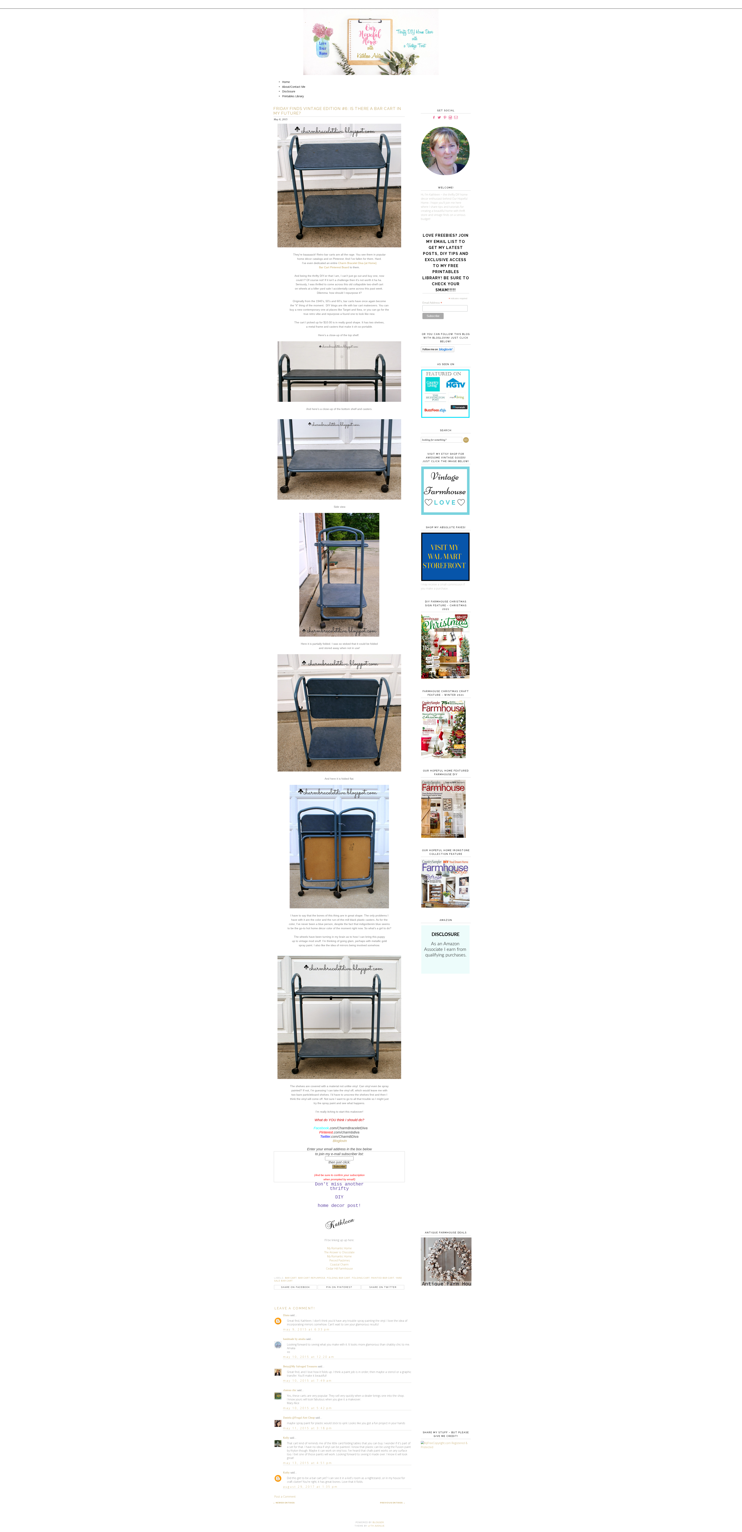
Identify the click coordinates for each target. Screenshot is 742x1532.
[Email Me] (456, 117)
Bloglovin (340, 1141)
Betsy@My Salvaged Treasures (300, 1366)
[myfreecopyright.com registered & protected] (445, 1447)
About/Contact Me (293, 87)
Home (286, 82)
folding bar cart (338, 1278)
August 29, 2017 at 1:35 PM (310, 1487)
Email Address (432, 303)
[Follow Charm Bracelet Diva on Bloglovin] (437, 351)
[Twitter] (439, 117)
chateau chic (289, 1390)
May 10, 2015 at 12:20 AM (308, 1357)
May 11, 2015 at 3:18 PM (307, 1428)
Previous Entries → (392, 1503)
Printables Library (293, 96)
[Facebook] (433, 117)
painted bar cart (382, 1278)
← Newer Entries (284, 1503)
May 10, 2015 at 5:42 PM (307, 1408)
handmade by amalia (294, 1339)
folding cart (361, 1278)
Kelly (286, 1437)
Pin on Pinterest (339, 1287)
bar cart (291, 1278)
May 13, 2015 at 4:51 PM (307, 1463)
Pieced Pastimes (339, 1260)
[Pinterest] (444, 117)
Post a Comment (285, 1496)
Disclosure (288, 91)
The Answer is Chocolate (339, 1252)
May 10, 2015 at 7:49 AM (307, 1380)
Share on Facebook (295, 1287)
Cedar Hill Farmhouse (339, 1268)
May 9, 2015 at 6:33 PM (306, 1329)
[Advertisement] (445, 1040)
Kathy (286, 1472)
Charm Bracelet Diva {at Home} (357, 263)
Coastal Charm (339, 1264)
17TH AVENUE (376, 1526)
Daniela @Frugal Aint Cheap (299, 1417)
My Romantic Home (339, 1248)
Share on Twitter (383, 1287)
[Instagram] (450, 117)
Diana (286, 1315)
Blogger (378, 1522)
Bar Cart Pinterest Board (334, 267)
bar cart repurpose (311, 1278)
